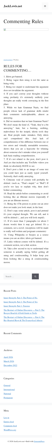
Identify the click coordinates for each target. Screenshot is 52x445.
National (7, 393)
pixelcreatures (8, 60)
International (9, 389)
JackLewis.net (13, 6)
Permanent (8, 397)
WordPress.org (10, 429)
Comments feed (10, 425)
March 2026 (9, 361)
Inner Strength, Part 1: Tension (17, 306)
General (7, 385)
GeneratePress (39, 441)
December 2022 (10, 365)
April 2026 (8, 357)
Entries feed (9, 421)
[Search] (35, 276)
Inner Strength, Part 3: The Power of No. (21, 297)
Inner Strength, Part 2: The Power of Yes (21, 301)
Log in (6, 417)
